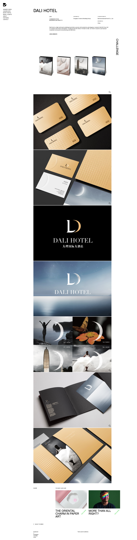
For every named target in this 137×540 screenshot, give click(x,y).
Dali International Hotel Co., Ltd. (105, 18)
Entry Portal (7, 12)
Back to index (39, 524)
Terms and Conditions (83, 531)
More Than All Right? (100, 512)
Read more (83, 512)
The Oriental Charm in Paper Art (67, 513)
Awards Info (7, 11)
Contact (5, 19)
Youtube (35, 535)
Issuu (34, 537)
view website (53, 34)
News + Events (7, 14)
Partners (6, 18)
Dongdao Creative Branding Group (82, 18)
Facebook (35, 531)
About (5, 16)
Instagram (35, 534)
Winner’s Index (7, 9)
